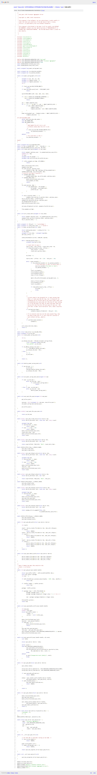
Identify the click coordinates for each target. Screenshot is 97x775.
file (43, 10)
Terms (16, 773)
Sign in (94, 2)
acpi (62, 7)
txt (91, 772)
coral (15, 7)
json (94, 772)
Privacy (12, 773)
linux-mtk (21, 7)
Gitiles (8, 773)
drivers (57, 7)
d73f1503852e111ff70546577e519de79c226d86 (39, 7)
